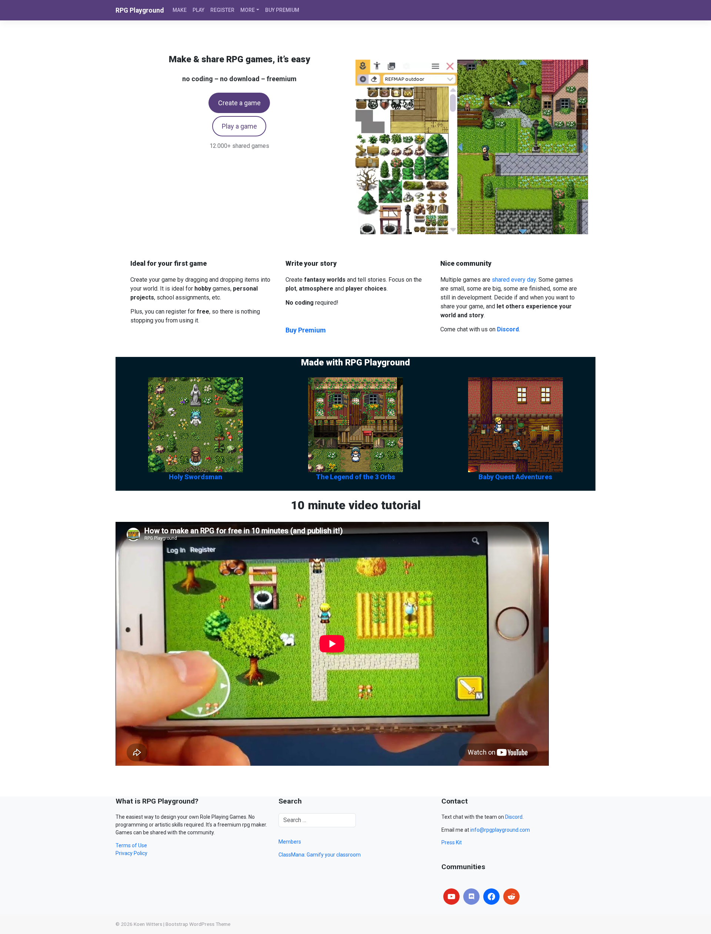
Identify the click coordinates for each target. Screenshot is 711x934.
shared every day (514, 279)
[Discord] (471, 897)
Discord (514, 817)
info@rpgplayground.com (500, 830)
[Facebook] (491, 897)
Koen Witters (148, 924)
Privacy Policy (131, 853)
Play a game (239, 126)
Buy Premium (306, 330)
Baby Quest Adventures (515, 477)
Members (289, 842)
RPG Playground (140, 10)
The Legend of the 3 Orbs (355, 477)
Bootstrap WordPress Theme (198, 924)
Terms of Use (131, 845)
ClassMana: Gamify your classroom (319, 855)
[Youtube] (451, 897)
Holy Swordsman (195, 477)
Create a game (239, 103)
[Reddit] (511, 897)
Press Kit (451, 842)
